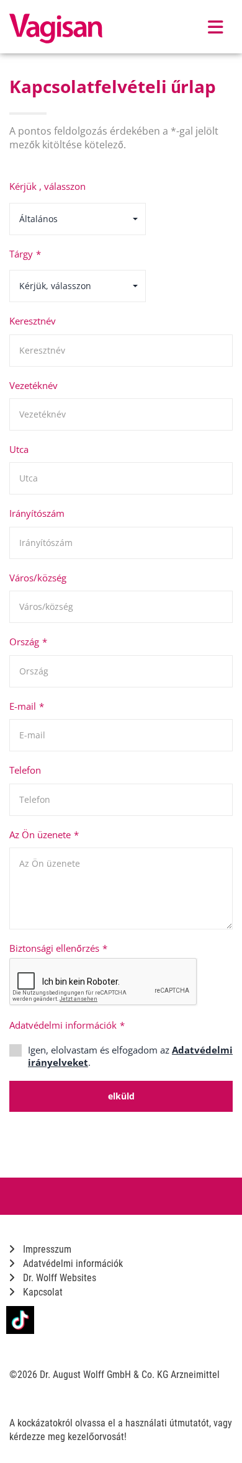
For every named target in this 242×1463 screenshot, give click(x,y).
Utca (19, 449)
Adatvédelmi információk (67, 1025)
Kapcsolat (41, 1292)
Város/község (37, 577)
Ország (28, 641)
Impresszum (45, 1249)
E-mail (26, 706)
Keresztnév (32, 321)
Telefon (25, 770)
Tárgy (25, 254)
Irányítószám (37, 513)
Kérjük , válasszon (47, 186)
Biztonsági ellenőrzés (58, 948)
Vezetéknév (33, 385)
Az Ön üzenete (44, 834)
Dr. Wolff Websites (58, 1278)
